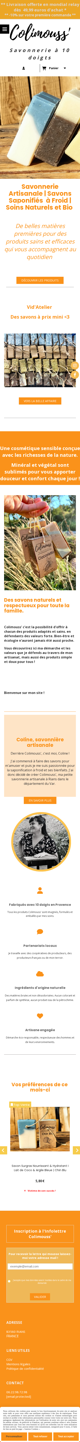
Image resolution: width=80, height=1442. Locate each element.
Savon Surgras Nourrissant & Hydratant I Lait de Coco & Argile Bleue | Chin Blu (40, 1168)
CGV (9, 1360)
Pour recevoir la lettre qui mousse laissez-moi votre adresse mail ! (40, 1256)
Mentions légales (18, 1364)
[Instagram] (75, 365)
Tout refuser (40, 1436)
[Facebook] (75, 375)
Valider (40, 1297)
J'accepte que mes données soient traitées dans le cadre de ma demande (42, 1281)
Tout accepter (66, 1436)
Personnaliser (14, 1436)
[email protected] (18, 1396)
